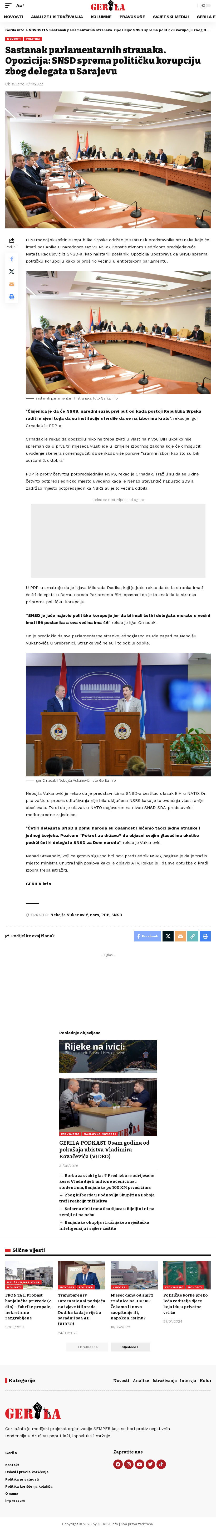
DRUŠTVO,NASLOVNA (23, 1282)
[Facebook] (118, 1464)
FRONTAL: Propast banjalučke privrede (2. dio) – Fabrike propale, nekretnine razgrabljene (28, 1306)
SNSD (116, 915)
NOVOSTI (14, 38)
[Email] (11, 284)
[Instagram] (129, 1464)
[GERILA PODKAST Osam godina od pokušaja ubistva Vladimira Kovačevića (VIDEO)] (108, 1107)
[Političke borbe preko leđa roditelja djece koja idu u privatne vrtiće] (187, 1275)
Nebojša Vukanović (69, 915)
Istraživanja (165, 1380)
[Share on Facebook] (11, 259)
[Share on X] (11, 271)
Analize (141, 1380)
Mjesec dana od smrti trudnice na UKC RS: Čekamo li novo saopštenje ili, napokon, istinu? (132, 1306)
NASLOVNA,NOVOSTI (100, 1134)
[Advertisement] (118, 541)
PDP (105, 915)
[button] (9, 5)
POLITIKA (33, 38)
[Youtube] (139, 1464)
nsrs (94, 915)
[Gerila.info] (108, 5)
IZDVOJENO (70, 1134)
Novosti (121, 1380)
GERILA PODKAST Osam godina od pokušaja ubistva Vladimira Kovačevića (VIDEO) (104, 1150)
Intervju (188, 1380)
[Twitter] (150, 1464)
